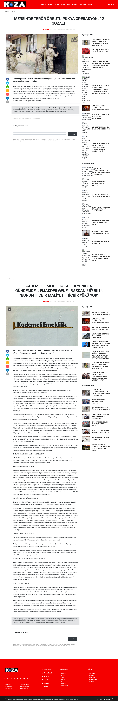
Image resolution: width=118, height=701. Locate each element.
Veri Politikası (8, 688)
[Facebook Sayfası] (5, 678)
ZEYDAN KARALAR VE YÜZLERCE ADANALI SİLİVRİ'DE (98, 183)
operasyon (21, 96)
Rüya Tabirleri (93, 679)
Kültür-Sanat (83, 4)
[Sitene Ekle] (28, 678)
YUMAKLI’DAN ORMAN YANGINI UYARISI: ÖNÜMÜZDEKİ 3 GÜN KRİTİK (100, 108)
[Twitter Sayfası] (8, 678)
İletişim (46, 686)
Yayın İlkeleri (8, 686)
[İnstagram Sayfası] (12, 678)
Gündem (50, 4)
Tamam (107, 699)
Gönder (73, 134)
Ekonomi (74, 4)
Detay (100, 699)
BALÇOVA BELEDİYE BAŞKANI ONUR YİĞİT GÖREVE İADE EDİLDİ (100, 222)
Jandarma (28, 86)
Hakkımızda (8, 684)
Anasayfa (7, 11)
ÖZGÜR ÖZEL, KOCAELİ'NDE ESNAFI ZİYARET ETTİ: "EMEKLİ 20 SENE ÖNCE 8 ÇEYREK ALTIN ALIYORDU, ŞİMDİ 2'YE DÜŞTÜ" (100, 147)
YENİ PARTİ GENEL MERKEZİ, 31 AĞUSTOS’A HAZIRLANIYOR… (100, 116)
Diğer (90, 4)
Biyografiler (92, 677)
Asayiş (57, 4)
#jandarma (28, 118)
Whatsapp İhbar (24, 686)
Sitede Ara (92, 673)
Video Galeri (48, 673)
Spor (68, 4)
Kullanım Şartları (24, 684)
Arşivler (46, 680)
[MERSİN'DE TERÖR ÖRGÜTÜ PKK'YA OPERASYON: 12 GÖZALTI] (42, 54)
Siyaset (62, 4)
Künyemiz (47, 683)
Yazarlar (46, 676)
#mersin (15, 118)
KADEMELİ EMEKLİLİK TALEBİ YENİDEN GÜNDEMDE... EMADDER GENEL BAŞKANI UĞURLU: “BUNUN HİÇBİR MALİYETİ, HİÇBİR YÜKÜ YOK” (100, 89)
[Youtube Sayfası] (15, 678)
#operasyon (36, 118)
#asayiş (21, 118)
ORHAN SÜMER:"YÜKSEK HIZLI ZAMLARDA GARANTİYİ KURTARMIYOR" (101, 209)
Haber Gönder (24, 688)
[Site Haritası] (25, 678)
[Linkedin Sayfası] (18, 678)
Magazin (43, 4)
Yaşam (13, 279)
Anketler (91, 675)
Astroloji (91, 681)
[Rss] (21, 678)
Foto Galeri (47, 669)
